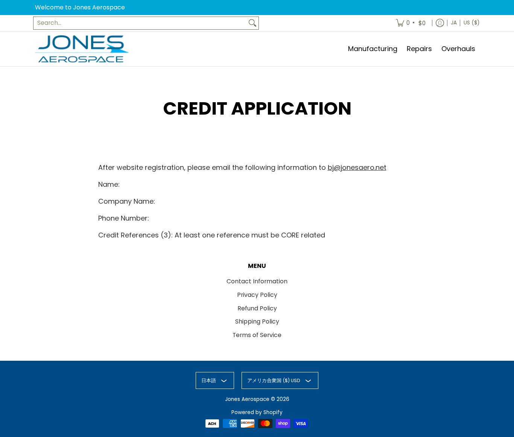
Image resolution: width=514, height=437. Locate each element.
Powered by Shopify (257, 412)
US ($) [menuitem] (471, 22)
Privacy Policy (257, 294)
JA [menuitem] (454, 22)
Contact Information (257, 281)
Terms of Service (257, 335)
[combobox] (139, 23)
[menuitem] (411, 23)
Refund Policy (257, 308)
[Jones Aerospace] (82, 49)
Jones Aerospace (247, 399)
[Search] (252, 23)
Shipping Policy (257, 321)
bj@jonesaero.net (357, 167)
